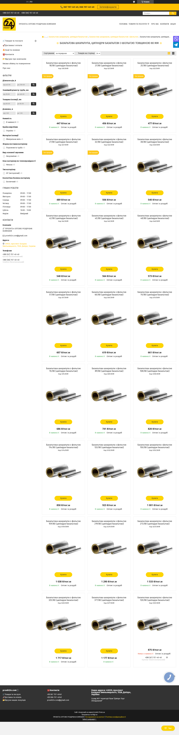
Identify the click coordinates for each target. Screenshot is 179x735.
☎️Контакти (8, 54)
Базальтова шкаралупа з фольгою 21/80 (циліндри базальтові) (109, 64)
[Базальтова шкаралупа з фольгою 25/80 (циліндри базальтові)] (154, 91)
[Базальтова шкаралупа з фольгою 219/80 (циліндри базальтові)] (109, 549)
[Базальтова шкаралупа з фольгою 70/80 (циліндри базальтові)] (154, 320)
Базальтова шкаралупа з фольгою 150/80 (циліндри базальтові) (154, 446)
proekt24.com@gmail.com (16, 236)
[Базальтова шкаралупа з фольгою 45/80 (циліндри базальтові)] (109, 243)
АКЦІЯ (173, 24)
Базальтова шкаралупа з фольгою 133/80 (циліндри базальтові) (109, 446)
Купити (63, 116)
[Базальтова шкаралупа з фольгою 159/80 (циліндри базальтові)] (63, 549)
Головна (123, 24)
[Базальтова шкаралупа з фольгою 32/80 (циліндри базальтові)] (109, 167)
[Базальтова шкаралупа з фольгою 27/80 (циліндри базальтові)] (63, 167)
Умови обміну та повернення (16, 63)
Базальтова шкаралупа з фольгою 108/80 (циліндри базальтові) (154, 369)
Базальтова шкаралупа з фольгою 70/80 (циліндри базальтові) (154, 293)
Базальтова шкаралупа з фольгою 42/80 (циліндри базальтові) (63, 217)
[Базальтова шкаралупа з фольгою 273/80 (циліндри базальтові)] (154, 549)
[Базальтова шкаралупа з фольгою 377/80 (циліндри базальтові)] (109, 625)
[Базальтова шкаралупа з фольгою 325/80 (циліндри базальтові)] (63, 625)
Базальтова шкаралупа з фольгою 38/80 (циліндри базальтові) (154, 140)
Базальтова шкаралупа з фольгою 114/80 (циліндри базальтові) (63, 446)
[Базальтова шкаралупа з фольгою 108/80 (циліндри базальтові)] (154, 396)
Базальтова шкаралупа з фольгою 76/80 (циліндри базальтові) (63, 369)
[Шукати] (172, 13)
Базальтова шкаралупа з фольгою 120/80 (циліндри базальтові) (154, 598)
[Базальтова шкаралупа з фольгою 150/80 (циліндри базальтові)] (154, 473)
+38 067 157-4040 (54, 694)
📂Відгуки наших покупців (14, 700)
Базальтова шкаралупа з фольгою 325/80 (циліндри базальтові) (63, 598)
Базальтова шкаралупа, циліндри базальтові (68, 37)
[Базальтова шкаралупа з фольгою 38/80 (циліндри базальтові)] (154, 167)
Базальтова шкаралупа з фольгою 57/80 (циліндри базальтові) (63, 293)
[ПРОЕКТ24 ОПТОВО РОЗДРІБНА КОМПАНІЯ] (9, 24)
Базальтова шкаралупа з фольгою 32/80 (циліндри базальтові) (109, 140)
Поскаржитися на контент (94, 717)
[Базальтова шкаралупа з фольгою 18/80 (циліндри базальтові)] (63, 91)
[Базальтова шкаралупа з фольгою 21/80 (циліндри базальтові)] (109, 91)
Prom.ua (102, 712)
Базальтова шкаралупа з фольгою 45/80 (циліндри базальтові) (109, 217)
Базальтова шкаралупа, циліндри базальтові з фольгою (113, 37)
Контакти (164, 24)
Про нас (155, 24)
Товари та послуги (138, 24)
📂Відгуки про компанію (14, 59)
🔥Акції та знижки (11, 50)
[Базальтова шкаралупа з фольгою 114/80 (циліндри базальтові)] (63, 473)
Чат (170, 728)
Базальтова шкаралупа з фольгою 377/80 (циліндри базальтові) (109, 598)
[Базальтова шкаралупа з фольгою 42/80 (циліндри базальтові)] (63, 243)
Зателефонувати (107, 7)
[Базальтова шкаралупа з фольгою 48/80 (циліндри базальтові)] (154, 243)
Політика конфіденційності (116, 717)
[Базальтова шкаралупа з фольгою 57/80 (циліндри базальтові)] (63, 320)
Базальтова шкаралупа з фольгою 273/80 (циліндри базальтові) (154, 522)
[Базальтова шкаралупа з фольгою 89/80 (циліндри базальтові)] (109, 396)
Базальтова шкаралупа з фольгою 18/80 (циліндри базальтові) (63, 64)
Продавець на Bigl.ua (89, 715)
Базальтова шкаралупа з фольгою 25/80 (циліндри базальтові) (154, 64)
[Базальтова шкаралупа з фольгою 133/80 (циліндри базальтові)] (109, 473)
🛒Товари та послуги (13, 41)
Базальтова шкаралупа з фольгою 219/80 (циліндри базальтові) (109, 522)
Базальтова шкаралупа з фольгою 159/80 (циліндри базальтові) (63, 522)
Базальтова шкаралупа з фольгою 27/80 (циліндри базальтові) (63, 140)
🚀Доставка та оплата (12, 697)
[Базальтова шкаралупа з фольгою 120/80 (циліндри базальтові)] (154, 625)
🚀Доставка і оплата (12, 45)
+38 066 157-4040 (54, 697)
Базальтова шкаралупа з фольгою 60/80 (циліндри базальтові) (109, 293)
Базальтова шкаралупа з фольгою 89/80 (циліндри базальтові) (109, 369)
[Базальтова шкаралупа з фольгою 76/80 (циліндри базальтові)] (63, 396)
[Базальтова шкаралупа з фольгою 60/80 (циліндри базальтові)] (109, 320)
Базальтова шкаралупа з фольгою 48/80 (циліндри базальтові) (154, 217)
